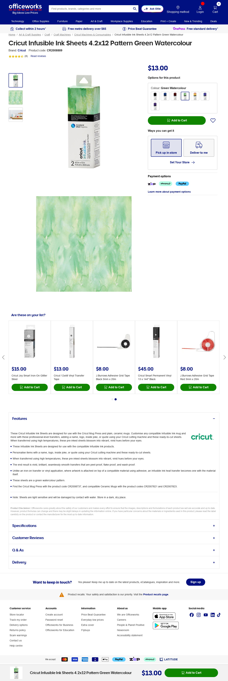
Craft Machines (62, 34)
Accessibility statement (129, 635)
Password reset (54, 619)
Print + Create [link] (168, 21)
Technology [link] (17, 21)
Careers (121, 619)
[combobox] (93, 8)
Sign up (195, 582)
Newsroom (123, 630)
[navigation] (17, 21)
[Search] (135, 8)
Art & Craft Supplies (30, 34)
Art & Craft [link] (96, 21)
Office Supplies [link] (40, 21)
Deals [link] (213, 21)
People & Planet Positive (130, 625)
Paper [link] (79, 21)
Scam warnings (18, 635)
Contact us (16, 640)
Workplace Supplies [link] (122, 21)
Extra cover (87, 625)
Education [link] (146, 21)
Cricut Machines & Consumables (92, 34)
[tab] (114, 419)
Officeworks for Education (59, 630)
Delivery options (19, 625)
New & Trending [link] (193, 21)
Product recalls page (155, 594)
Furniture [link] (62, 21)
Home (12, 34)
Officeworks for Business (59, 625)
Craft (47, 34)
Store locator (17, 614)
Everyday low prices (92, 619)
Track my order (18, 619)
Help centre (16, 645)
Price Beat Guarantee (93, 614)
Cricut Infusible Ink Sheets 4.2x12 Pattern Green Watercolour (149, 34)
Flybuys (85, 630)
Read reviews (38, 56)
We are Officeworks (128, 614)
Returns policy (18, 630)
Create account (54, 614)
